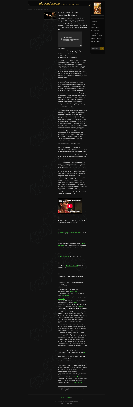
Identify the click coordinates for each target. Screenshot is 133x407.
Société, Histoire (95, 41)
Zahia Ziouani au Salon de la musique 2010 (69, 232)
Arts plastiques (95, 30)
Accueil (30, 9)
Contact (68, 397)
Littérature (94, 21)
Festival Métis (74, 291)
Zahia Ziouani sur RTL (72, 266)
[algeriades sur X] (72, 397)
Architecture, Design (96, 35)
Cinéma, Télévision (96, 38)
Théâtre (93, 24)
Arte (84, 352)
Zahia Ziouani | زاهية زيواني (42, 9)
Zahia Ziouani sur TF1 (63, 256)
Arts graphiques (95, 33)
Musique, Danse (95, 27)
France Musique (77, 376)
